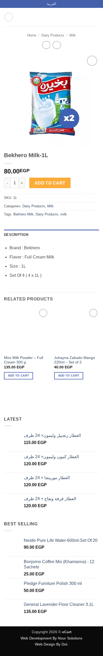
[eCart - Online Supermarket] (51, 17)
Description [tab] (16, 235)
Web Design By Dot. (51, 644)
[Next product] (46, 45)
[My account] (87, 17)
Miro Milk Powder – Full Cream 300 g (23, 360)
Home (31, 35)
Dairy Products (52, 35)
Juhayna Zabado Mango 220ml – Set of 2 (74, 360)
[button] (8, 17)
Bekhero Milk (23, 214)
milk (63, 214)
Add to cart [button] (18, 375)
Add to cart (50, 183)
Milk (72, 35)
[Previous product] (57, 45)
